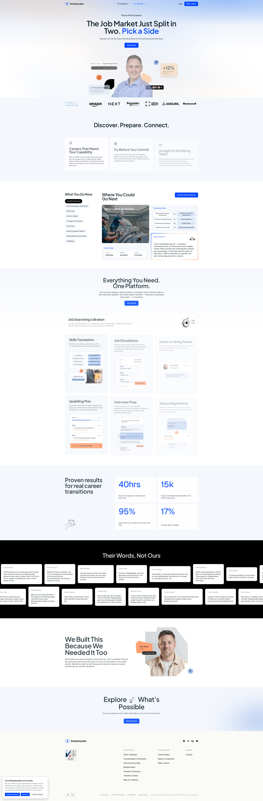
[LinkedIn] (192, 741)
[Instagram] (188, 741)
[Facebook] (184, 741)
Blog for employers (166, 759)
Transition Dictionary (132, 771)
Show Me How (132, 720)
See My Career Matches (187, 195)
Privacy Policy (104, 795)
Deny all (25, 794)
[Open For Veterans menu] (145, 4)
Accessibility (131, 795)
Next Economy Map (132, 763)
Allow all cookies (12, 794)
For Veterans (138, 4)
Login (181, 4)
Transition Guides (131, 775)
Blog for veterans (131, 780)
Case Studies (163, 754)
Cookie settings (143, 795)
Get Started (132, 45)
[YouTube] (197, 741)
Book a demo (191, 4)
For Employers (122, 4)
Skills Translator (130, 754)
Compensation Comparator (135, 759)
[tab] (73, 201)
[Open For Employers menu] (129, 4)
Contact (189, 754)
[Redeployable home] (74, 3)
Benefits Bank (129, 767)
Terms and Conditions (118, 795)
